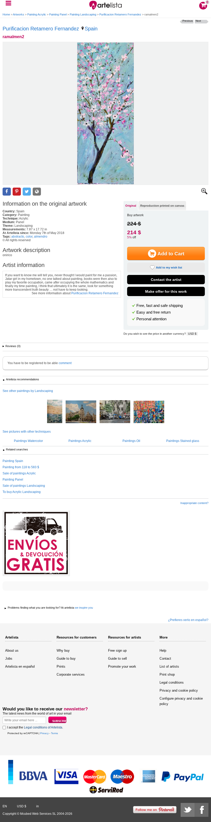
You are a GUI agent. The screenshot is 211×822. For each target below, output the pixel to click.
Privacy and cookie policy (179, 690)
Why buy (63, 650)
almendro (40, 236)
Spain (91, 28)
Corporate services (71, 674)
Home (6, 14)
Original (130, 205)
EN (5, 806)
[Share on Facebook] (7, 192)
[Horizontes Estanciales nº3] (148, 412)
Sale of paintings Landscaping (24, 486)
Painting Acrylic (36, 14)
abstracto (17, 236)
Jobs (8, 658)
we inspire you (84, 607)
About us (12, 650)
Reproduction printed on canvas (162, 205)
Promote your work (122, 666)
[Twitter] (188, 810)
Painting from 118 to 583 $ (21, 467)
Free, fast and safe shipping (159, 306)
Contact (165, 658)
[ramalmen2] (105, 113)
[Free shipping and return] (36, 543)
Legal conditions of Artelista (43, 727)
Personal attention (151, 319)
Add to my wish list (169, 267)
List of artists (169, 666)
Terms (54, 733)
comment (65, 363)
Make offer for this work (166, 291)
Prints (61, 666)
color (29, 236)
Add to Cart (170, 253)
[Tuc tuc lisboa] (114, 412)
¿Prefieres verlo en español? (188, 620)
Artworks (18, 14)
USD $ (192, 333)
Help (163, 650)
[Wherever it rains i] (55, 411)
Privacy (44, 733)
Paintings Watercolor (28, 441)
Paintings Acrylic (79, 441)
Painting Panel (58, 14)
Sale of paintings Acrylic (19, 473)
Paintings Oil (131, 441)
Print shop (167, 674)
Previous (187, 20)
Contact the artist (166, 280)
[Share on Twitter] (27, 192)
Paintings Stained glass (182, 441)
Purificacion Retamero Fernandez (120, 14)
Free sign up (117, 650)
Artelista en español (20, 666)
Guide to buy (66, 658)
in (37, 806)
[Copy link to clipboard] (37, 192)
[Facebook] (201, 810)
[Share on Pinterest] (17, 192)
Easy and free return (153, 312)
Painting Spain (13, 461)
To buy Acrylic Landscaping (22, 492)
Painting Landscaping (83, 14)
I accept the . (35, 727)
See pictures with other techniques (27, 431)
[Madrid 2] (81, 412)
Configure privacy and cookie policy (181, 701)
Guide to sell (117, 658)
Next (198, 20)
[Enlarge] (204, 193)
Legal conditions (172, 682)
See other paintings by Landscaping (28, 391)
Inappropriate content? (194, 503)
